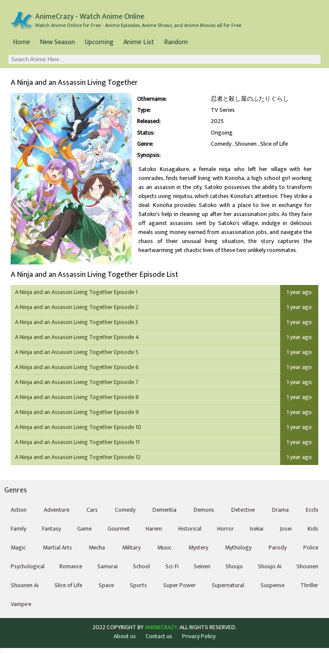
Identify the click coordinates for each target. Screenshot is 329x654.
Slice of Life (274, 144)
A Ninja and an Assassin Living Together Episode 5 (76, 352)
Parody (278, 547)
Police (310, 547)
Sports (138, 585)
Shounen (246, 144)
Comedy (221, 144)
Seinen (202, 566)
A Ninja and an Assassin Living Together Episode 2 (76, 307)
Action (19, 510)
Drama (280, 510)
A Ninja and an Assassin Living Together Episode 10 (78, 427)
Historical (189, 529)
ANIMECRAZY (161, 627)
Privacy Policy (198, 636)
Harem (154, 529)
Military (131, 547)
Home (21, 42)
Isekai (256, 529)
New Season (57, 42)
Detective (243, 510)
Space (106, 585)
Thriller (309, 585)
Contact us (159, 636)
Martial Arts (57, 547)
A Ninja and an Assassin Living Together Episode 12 (78, 457)
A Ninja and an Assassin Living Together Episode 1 (76, 292)
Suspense (272, 585)
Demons (204, 510)
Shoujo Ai (269, 566)
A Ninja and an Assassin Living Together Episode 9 (77, 412)
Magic (18, 547)
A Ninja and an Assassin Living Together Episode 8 (77, 397)
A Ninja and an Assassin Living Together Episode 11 (77, 442)
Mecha (97, 547)
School (141, 566)
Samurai (107, 566)
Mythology (238, 547)
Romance (71, 566)
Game (84, 529)
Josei (286, 529)
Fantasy (51, 529)
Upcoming (99, 42)
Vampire (21, 604)
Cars (92, 510)
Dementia (164, 510)
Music (164, 547)
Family (18, 529)
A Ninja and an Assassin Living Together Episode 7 (76, 382)
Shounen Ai (25, 585)
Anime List (138, 42)
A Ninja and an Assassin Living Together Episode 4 (77, 337)
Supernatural (228, 585)
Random (176, 42)
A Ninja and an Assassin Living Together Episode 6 (77, 367)
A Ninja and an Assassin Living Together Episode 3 (76, 322)
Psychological (28, 566)
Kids (313, 529)
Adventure (56, 510)
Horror (225, 529)
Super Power (179, 585)
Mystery (198, 547)
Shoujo (234, 566)
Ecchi (312, 510)
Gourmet (119, 529)
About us (125, 636)
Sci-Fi (172, 566)
